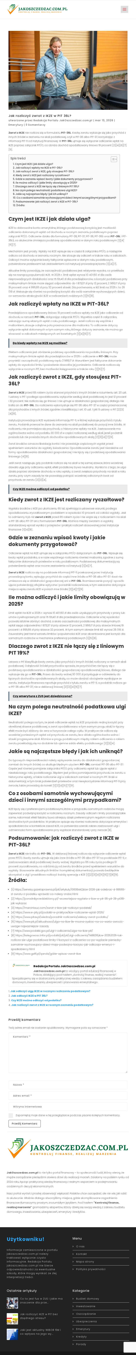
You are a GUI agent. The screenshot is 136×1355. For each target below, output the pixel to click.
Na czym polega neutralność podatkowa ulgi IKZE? (46, 190)
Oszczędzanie (86, 1314)
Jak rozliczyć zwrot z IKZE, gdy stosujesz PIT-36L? (45, 171)
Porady (81, 1344)
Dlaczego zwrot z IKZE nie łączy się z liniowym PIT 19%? (47, 186)
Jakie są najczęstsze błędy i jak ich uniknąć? (41, 194)
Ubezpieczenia (86, 1321)
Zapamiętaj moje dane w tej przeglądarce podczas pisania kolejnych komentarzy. (68, 1115)
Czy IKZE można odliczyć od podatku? (36, 1000)
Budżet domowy (87, 1298)
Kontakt (81, 1254)
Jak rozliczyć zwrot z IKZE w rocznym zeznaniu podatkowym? (52, 1005)
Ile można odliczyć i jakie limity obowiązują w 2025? (46, 182)
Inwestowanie (85, 1306)
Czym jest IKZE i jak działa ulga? (34, 164)
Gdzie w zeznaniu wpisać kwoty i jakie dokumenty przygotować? (54, 179)
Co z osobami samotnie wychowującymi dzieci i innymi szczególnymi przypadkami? (66, 197)
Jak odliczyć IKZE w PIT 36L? (29, 996)
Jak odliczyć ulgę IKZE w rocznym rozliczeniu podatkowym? (50, 991)
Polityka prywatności (91, 1269)
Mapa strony (85, 1261)
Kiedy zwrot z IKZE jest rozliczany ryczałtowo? (43, 175)
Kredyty (81, 1336)
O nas (80, 1246)
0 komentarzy (36, 125)
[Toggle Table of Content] (112, 159)
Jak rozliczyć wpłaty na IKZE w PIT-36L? (39, 167)
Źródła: (20, 205)
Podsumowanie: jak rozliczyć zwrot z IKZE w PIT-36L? (47, 201)
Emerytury (15, 125)
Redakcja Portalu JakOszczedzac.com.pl (62, 120)
